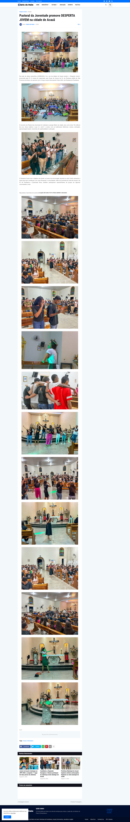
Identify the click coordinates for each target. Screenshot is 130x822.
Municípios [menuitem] (45, 4)
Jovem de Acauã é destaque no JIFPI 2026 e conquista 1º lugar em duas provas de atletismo (28, 773)
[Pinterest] (46, 746)
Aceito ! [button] (7, 817)
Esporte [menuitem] (70, 4)
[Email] (50, 746)
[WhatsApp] (43, 746)
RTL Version (39, 1)
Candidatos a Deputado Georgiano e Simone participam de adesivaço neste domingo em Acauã (49, 773)
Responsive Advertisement (50, 734)
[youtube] (109, 1)
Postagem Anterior (23, 802)
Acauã (29, 11)
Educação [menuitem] (62, 4)
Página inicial (23, 11)
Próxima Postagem (76, 802)
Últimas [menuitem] (54, 4)
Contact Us (101, 819)
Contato (32, 1)
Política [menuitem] (77, 4)
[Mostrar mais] (53, 746)
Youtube (109, 812)
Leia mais (13, 813)
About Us (92, 819)
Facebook (109, 811)
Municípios (30, 740)
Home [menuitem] (37, 4)
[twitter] (106, 1)
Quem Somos (25, 1)
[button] (106, 4)
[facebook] (104, 1)
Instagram (109, 809)
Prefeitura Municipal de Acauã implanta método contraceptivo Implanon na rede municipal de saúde (70, 773)
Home (19, 1)
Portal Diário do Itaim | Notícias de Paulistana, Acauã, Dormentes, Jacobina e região (50, 819)
